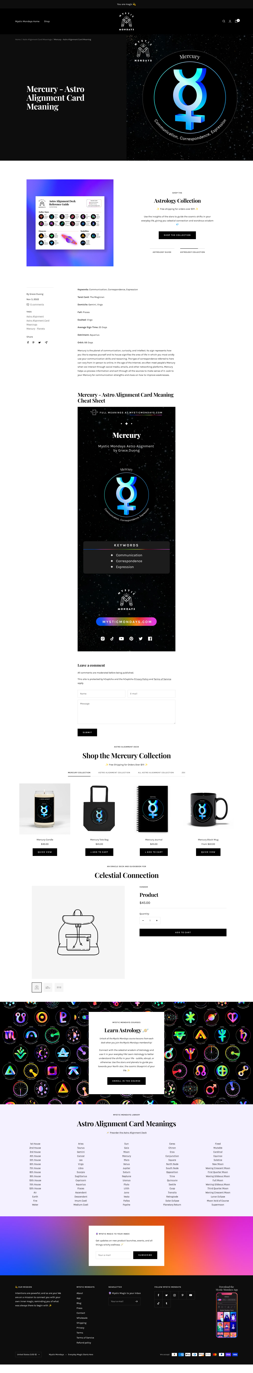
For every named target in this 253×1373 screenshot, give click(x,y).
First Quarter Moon (218, 1172)
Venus (126, 1164)
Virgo (81, 1164)
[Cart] (236, 21)
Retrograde (172, 1196)
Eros (172, 1151)
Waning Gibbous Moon (218, 1184)
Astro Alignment (35, 316)
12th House (35, 1188)
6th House (35, 1164)
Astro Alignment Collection (114, 772)
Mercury (31, 328)
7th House (35, 1168)
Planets (41, 328)
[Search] (224, 21)
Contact (81, 1312)
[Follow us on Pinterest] (183, 1295)
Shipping (81, 1322)
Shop (47, 21)
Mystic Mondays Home (27, 21)
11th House (35, 1184)
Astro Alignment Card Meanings (37, 39)
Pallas (126, 1200)
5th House (35, 1159)
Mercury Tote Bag (99, 839)
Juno (126, 1192)
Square (172, 1159)
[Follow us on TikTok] (158, 1303)
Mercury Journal (153, 839)
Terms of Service (162, 679)
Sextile (172, 1184)
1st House (35, 1143)
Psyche (126, 1204)
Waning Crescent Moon (217, 1192)
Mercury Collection (79, 772)
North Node (172, 1164)
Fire (35, 1200)
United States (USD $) (27, 1354)
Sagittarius (81, 1176)
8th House (35, 1172)
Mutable (217, 1147)
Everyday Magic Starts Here (80, 1354)
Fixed (218, 1143)
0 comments (37, 304)
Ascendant (81, 1192)
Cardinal (217, 1151)
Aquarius (81, 1184)
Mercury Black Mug (208, 839)
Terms (80, 1332)
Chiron (172, 1147)
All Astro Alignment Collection (156, 772)
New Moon (218, 1164)
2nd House (35, 1147)
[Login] (230, 21)
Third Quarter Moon (217, 1188)
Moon (126, 1151)
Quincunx (172, 1180)
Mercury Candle (45, 839)
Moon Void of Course (218, 1200)
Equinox (217, 1156)
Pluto (126, 1184)
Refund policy (84, 1342)
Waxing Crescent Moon (218, 1168)
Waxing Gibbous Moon (218, 1176)
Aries (80, 1143)
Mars (126, 1159)
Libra (80, 1168)
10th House (35, 1180)
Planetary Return (172, 1204)
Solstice (218, 1159)
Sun (126, 1143)
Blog (79, 1303)
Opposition (172, 1172)
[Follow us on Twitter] (167, 1295)
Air (35, 1192)
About (80, 1293)
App (79, 1298)
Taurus (80, 1147)
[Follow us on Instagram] (175, 1295)
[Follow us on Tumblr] (167, 1303)
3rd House (35, 1151)
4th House (35, 1156)
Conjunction (172, 1156)
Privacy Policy (141, 679)
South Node (172, 1168)
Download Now (177, 237)
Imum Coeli (81, 1200)
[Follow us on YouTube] (191, 1295)
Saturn (126, 1172)
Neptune (126, 1176)
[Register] (136, 1301)
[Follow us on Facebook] (158, 1295)
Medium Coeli (80, 1204)
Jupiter (126, 1168)
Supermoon (218, 1204)
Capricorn (81, 1180)
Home (18, 39)
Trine (172, 1176)
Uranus (126, 1180)
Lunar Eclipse (218, 1196)
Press (79, 1308)
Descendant (81, 1196)
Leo (81, 1159)
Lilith (126, 1188)
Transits (172, 1192)
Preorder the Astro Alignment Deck (128, 1132)
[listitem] (28, 342)
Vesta (126, 1196)
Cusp (172, 1188)
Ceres (172, 1143)
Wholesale (82, 1317)
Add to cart (183, 932)
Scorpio (81, 1172)
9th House (35, 1176)
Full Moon (218, 1180)
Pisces (80, 1188)
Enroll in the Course (126, 1081)
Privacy (80, 1327)
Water (35, 1204)
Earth (35, 1196)
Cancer (81, 1156)
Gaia (126, 1147)
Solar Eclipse (172, 1200)
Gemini (81, 1151)
